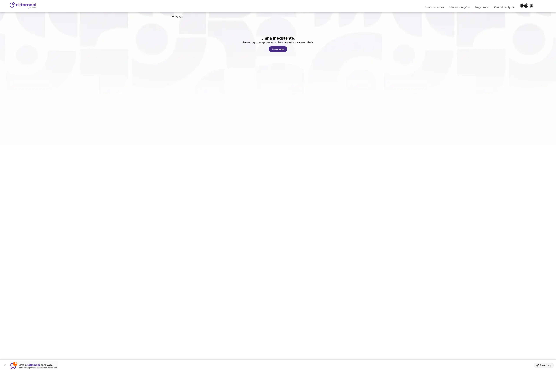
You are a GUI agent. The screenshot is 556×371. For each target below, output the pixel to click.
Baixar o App (278, 49)
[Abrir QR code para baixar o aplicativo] (531, 5)
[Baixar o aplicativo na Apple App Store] (526, 5)
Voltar (179, 16)
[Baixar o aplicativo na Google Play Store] (522, 5)
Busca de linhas (434, 7)
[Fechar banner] (5, 365)
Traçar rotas (482, 7)
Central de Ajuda (504, 7)
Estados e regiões (459, 7)
